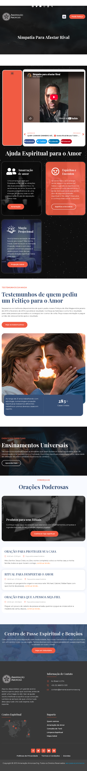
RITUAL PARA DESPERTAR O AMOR (29, 574)
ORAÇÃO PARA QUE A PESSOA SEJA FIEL (32, 597)
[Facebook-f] (33, 751)
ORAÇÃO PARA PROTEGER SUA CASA (30, 551)
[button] (52, 6)
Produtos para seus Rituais (23, 520)
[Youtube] (49, 751)
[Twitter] (38, 751)
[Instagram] (44, 6)
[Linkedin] (48, 6)
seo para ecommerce (75, 763)
